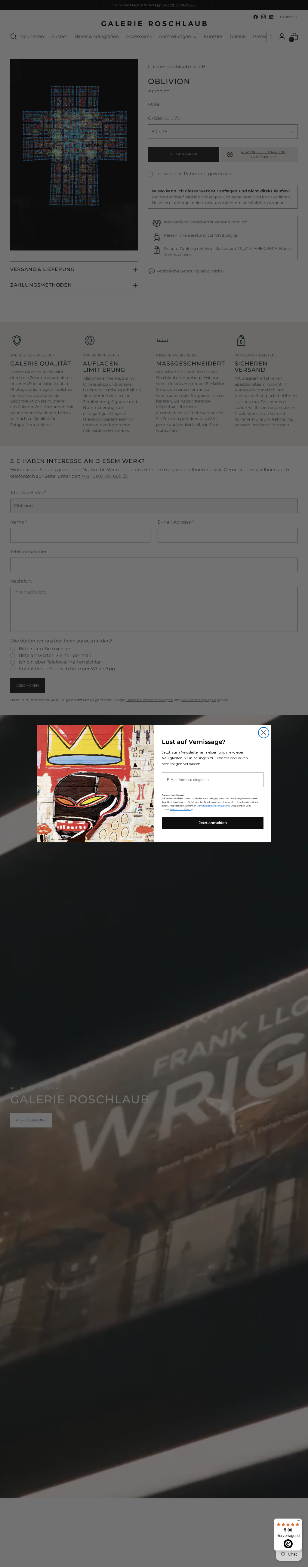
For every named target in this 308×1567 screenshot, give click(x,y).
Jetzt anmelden (213, 822)
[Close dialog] (263, 732)
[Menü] (298, 1522)
